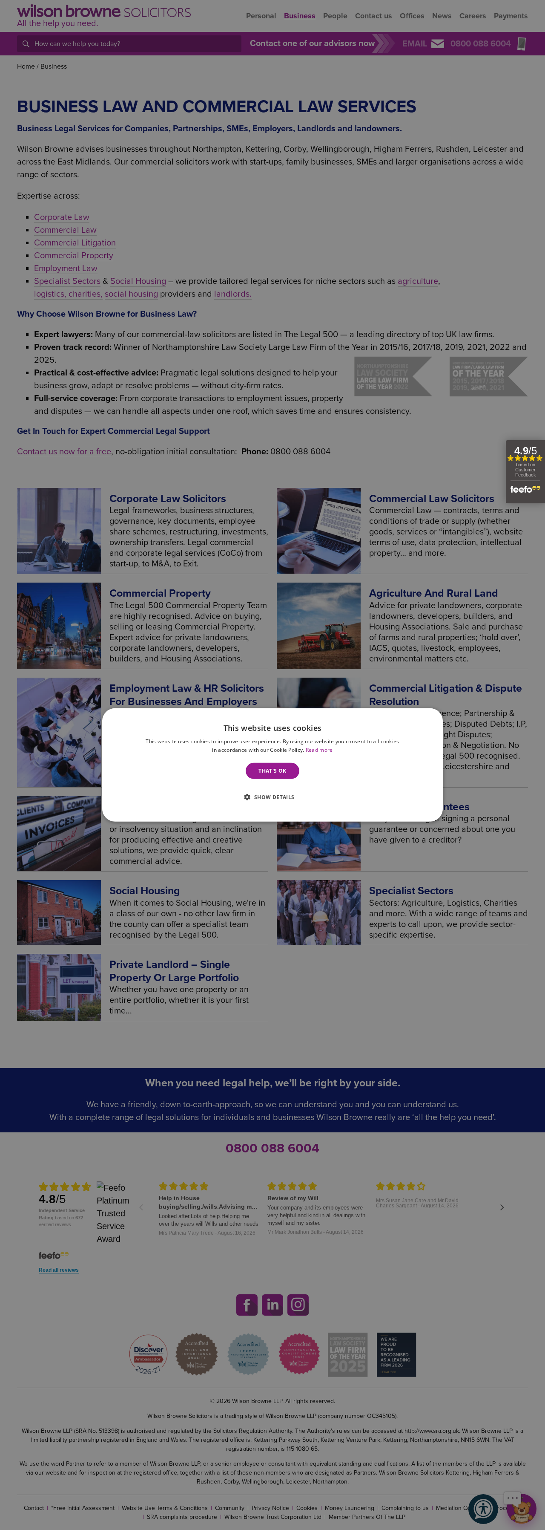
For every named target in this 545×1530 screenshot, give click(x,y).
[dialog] (272, 765)
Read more (319, 749)
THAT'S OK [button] (272, 770)
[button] (272, 796)
